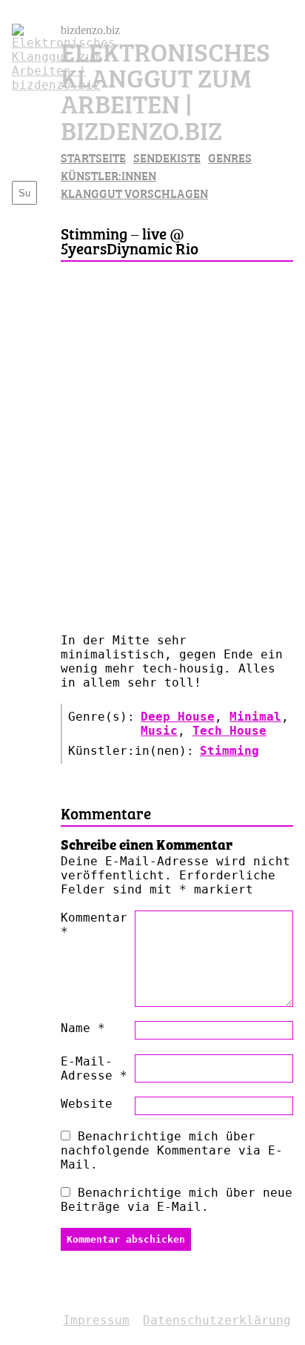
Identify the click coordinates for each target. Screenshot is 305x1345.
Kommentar (94, 925)
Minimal (255, 717)
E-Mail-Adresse (94, 1068)
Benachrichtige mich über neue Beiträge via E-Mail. (176, 1200)
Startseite (93, 157)
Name (83, 1028)
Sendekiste (167, 157)
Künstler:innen (108, 175)
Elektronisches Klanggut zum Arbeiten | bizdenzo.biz (165, 89)
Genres (230, 157)
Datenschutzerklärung (217, 1320)
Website (87, 1104)
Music (159, 731)
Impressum (96, 1320)
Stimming (229, 751)
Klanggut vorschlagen (134, 193)
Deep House (178, 717)
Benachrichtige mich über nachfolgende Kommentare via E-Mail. (172, 1150)
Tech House (229, 731)
